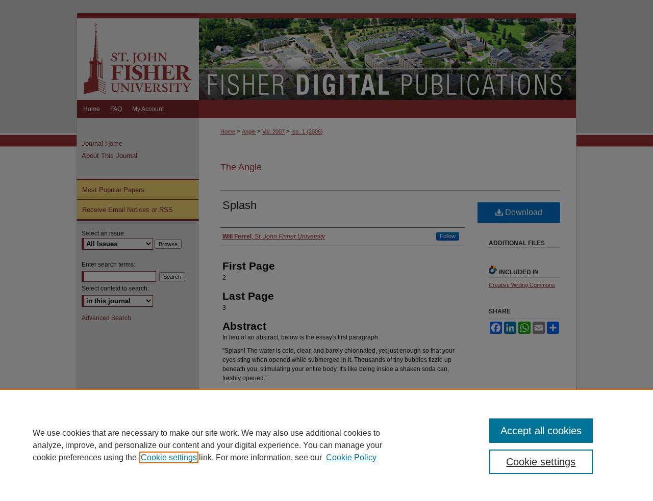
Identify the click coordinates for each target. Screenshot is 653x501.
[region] (326, 445)
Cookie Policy (351, 457)
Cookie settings (169, 457)
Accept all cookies (541, 430)
